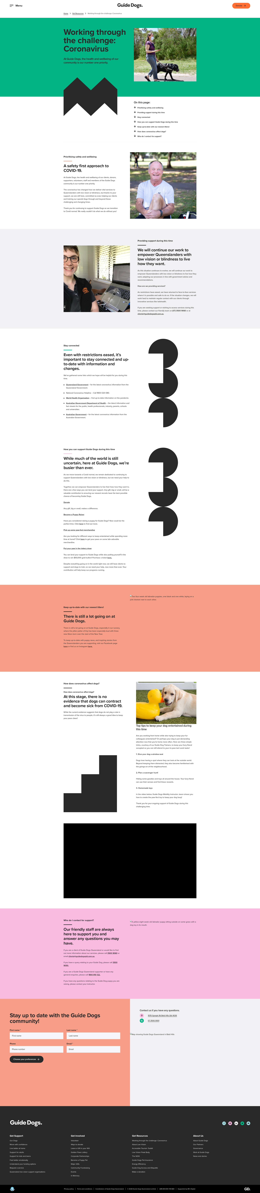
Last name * (72, 1030)
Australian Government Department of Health (86, 403)
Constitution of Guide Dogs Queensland (109, 1189)
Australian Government (76, 414)
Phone (13, 1044)
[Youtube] (248, 1123)
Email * (70, 1044)
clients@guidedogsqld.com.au (151, 314)
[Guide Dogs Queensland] (130, 6)
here (66, 646)
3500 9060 (112, 953)
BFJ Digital (191, 1189)
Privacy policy (69, 1189)
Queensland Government (77, 385)
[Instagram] (230, 1123)
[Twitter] (242, 1123)
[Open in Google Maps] (195, 1069)
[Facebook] (224, 1123)
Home (66, 13)
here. (90, 646)
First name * (15, 1030)
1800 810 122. (94, 975)
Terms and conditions (84, 1189)
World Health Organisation (77, 398)
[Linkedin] (236, 1123)
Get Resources (78, 13)
